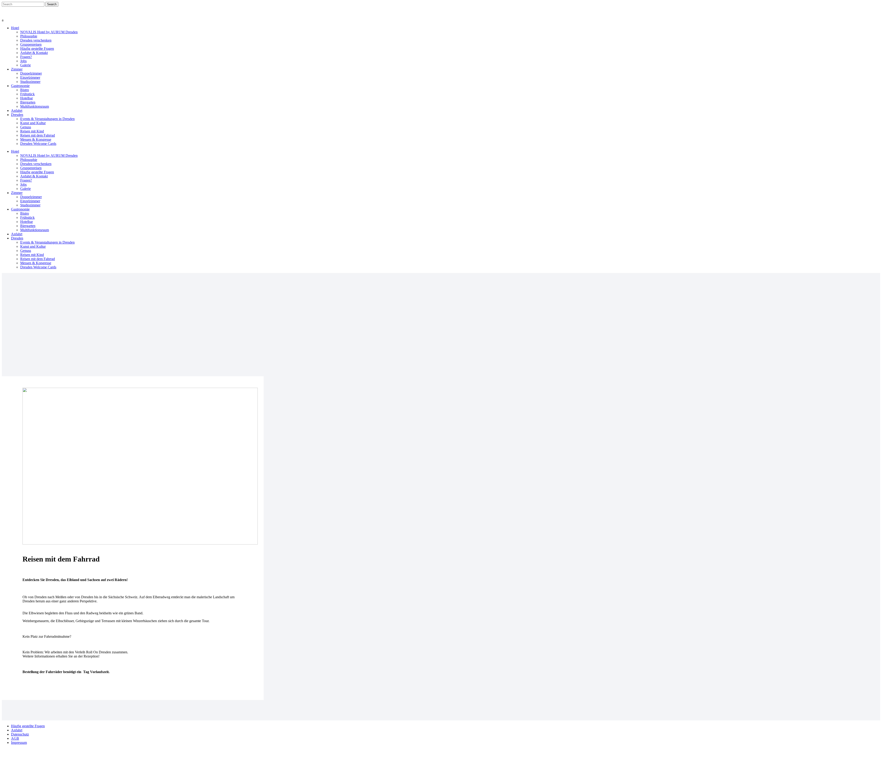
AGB (15, 738)
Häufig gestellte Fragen (28, 726)
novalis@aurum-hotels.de (19, 12)
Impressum (19, 742)
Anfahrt (16, 730)
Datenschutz (20, 734)
